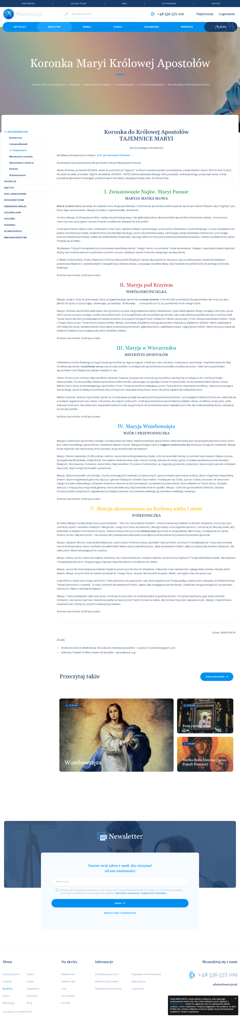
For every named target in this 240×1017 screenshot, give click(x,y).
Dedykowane (20, 150)
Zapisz (118, 903)
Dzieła (117, 27)
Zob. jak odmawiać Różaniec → (115, 155)
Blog (223, 27)
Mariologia (8, 1003)
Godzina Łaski (12, 212)
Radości (13, 169)
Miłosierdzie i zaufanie (21, 156)
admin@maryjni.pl (225, 984)
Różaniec (9, 225)
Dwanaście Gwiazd (15, 206)
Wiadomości (28, 3)
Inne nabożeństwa (15, 237)
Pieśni (6, 996)
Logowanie (227, 14)
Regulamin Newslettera (108, 988)
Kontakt (216, 3)
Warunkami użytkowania (127, 893)
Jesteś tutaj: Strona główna (48, 84)
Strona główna (11, 974)
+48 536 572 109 (217, 974)
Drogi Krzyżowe (14, 200)
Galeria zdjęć (78, 3)
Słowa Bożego (13, 231)
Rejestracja (204, 14)
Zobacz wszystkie (215, 676)
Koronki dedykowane (151, 84)
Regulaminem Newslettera (154, 893)
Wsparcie (187, 27)
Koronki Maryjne (124, 84)
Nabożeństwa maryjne (98, 84)
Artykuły (20, 27)
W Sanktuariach (17, 175)
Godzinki (9, 219)
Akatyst (9, 188)
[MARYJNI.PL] (23, 14)
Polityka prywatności (106, 974)
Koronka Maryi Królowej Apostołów (188, 84)
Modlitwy (54, 27)
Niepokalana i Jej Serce (21, 163)
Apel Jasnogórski (15, 194)
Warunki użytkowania (107, 981)
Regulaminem (177, 1004)
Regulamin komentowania (146, 974)
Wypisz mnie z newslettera (120, 912)
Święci (87, 27)
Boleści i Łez (15, 138)
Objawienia (151, 27)
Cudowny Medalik (18, 144)
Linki (124, 3)
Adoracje (10, 181)
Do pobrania (169, 3)
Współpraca (138, 981)
